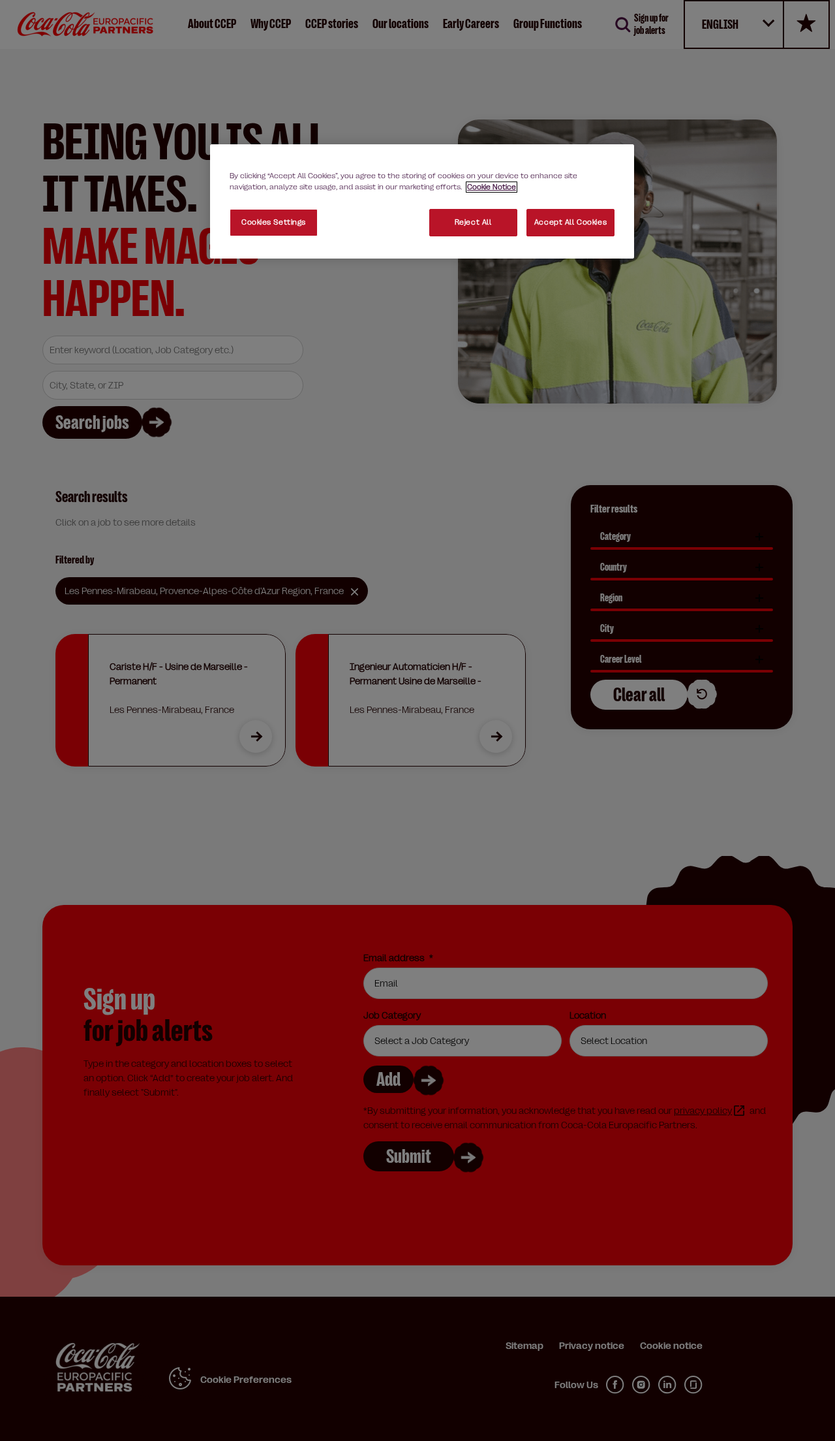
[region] (422, 201)
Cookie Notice (491, 187)
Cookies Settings (273, 222)
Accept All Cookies (570, 222)
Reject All (473, 222)
